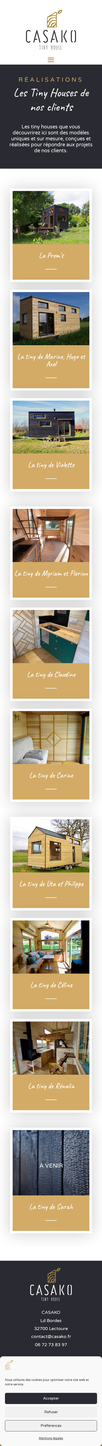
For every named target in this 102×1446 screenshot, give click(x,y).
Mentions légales (51, 1438)
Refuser (51, 1412)
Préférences (51, 1425)
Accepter (51, 1398)
